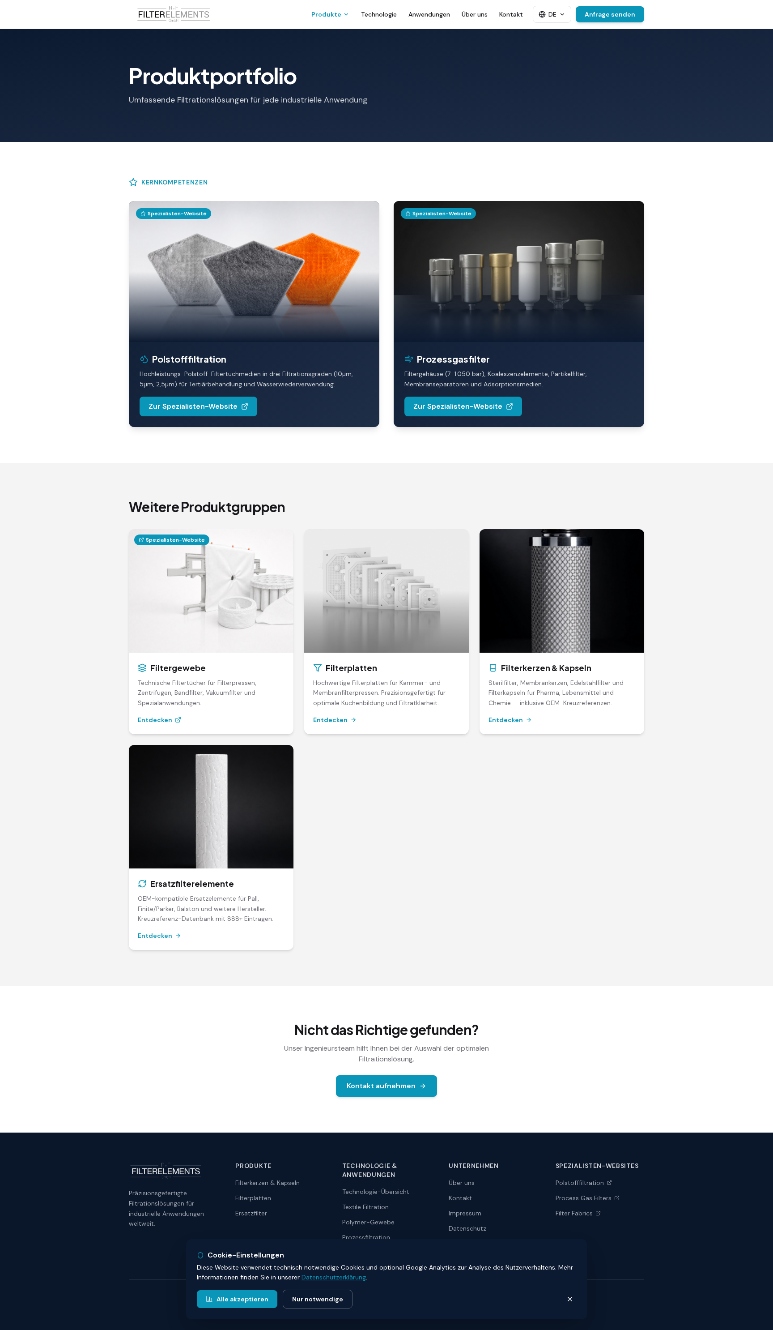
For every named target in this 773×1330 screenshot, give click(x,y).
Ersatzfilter (251, 1213)
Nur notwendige (317, 1299)
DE (552, 14)
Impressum (465, 1213)
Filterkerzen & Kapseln (267, 1183)
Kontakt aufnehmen (381, 1086)
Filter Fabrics (574, 1213)
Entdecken (155, 720)
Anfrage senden (610, 14)
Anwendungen (429, 14)
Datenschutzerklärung (334, 1277)
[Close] (570, 1299)
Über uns (475, 14)
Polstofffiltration (580, 1183)
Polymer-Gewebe (368, 1222)
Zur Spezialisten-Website (193, 406)
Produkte (326, 14)
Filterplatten (253, 1198)
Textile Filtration (365, 1207)
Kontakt (511, 14)
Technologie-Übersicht (375, 1192)
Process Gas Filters (584, 1198)
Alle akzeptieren (242, 1299)
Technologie (379, 14)
